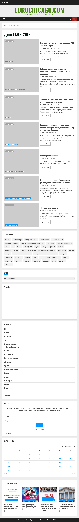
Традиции (7, 395)
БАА (35, 240)
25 (50, 466)
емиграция (62, 250)
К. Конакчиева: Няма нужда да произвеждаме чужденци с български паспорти (21, 79)
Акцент (6, 351)
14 (9, 462)
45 (5, 329)
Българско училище (64, 243)
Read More (45, 59)
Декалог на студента (21, 215)
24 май (7, 240)
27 (70, 466)
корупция (8, 257)
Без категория (8, 354)
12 (60, 458)
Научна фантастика (12, 347)
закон (71, 250)
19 (60, 462)
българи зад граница (12, 89)
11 (50, 458)
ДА (7, 416)
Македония (28, 247)
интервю (37, 254)
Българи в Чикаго (11, 243)
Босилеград (44, 240)
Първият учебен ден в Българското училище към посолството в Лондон (21, 188)
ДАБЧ (7, 247)
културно (18, 257)
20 (70, 462)
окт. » (73, 473)
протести (36, 261)
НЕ (7, 421)
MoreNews (47, 520)
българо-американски (46, 250)
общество (56, 257)
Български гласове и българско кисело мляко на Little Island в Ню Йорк (48, 494)
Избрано (21, 89)
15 (19, 462)
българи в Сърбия (11, 250)
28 (9, 470)
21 (9, 466)
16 (29, 462)
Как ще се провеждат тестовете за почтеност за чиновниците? (67, 494)
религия (46, 261)
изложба (16, 254)
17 (39, 462)
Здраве (6, 365)
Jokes (6, 340)
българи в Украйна (28, 250)
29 (19, 470)
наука (34, 257)
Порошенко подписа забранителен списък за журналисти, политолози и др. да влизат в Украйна (21, 134)
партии (65, 257)
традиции (8, 264)
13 (70, 458)
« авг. (6, 473)
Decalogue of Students (21, 161)
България (50, 243)
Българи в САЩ (57, 240)
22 (19, 466)
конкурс (63, 254)
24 (39, 466)
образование (45, 257)
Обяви (6, 388)
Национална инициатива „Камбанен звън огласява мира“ (12, 494)
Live (74, 19)
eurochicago (17, 240)
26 (60, 466)
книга (54, 254)
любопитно (7, 384)
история (46, 254)
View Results (39, 429)
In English (8, 171)
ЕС (13, 247)
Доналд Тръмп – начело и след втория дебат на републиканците (21, 107)
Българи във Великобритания (32, 243)
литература (8, 380)
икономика (26, 254)
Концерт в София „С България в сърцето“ (30, 494)
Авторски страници (18, 171)
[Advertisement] (18, 305)
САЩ (44, 247)
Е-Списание (9, 61)
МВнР (18, 247)
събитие (62, 261)
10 (39, 458)
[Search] (70, 19)
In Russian (7, 336)
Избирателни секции (11, 369)
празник (18, 261)
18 (50, 462)
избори (7, 254)
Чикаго (60, 247)
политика (15, 144)
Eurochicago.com (40, 9)
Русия (37, 247)
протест (27, 261)
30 (29, 470)
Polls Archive (8, 433)
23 (29, 466)
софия (54, 261)
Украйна (51, 247)
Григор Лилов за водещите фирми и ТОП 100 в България (21, 51)
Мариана (45, 76)
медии (27, 257)
